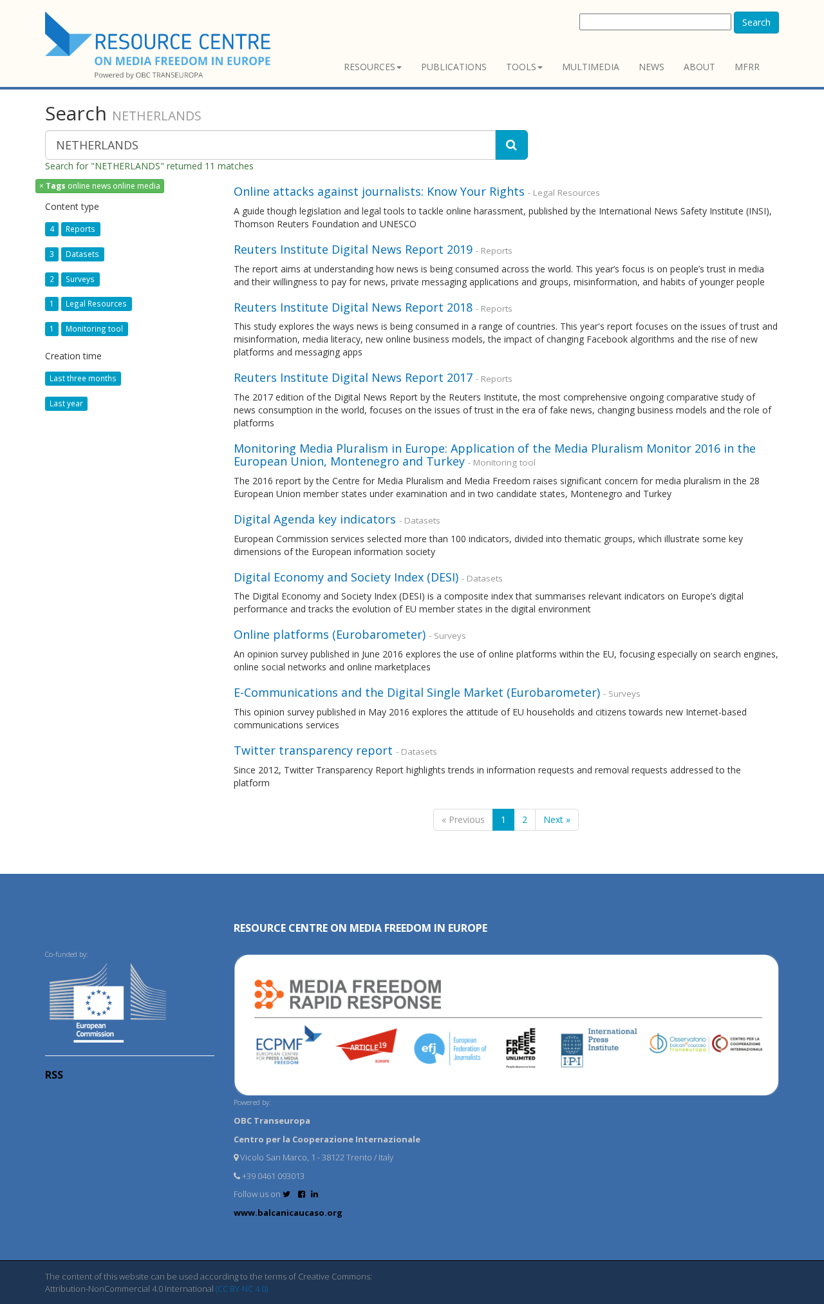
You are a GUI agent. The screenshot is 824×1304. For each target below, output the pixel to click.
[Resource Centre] (159, 45)
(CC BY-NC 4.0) (242, 1288)
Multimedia (590, 67)
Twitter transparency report (313, 750)
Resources (369, 67)
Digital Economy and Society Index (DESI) (346, 577)
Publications (454, 67)
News (651, 67)
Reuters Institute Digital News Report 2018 (353, 307)
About (699, 67)
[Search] (511, 145)
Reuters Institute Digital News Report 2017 (353, 377)
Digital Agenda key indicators (315, 519)
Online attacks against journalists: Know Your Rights (379, 191)
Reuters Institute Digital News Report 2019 (353, 249)
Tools (521, 67)
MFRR (747, 67)
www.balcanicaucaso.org (288, 1212)
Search (756, 22)
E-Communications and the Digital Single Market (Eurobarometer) (417, 692)
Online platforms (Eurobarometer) (330, 634)
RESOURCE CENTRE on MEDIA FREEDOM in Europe (360, 928)
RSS (54, 1075)
